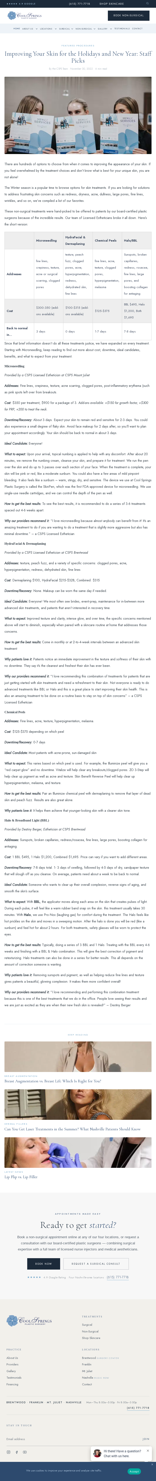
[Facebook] (17, 1453)
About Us (27, 28)
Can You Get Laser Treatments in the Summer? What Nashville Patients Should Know (72, 1129)
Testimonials (122, 28)
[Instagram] (8, 1453)
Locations (46, 28)
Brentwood (100, 1358)
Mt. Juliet (87, 1371)
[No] (152, 1464)
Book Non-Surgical (129, 15)
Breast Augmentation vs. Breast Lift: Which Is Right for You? (52, 1081)
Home (16, 28)
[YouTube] (25, 1453)
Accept (134, 1471)
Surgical (64, 28)
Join (146, 1439)
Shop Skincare (112, 4)
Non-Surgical (84, 28)
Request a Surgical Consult (96, 1264)
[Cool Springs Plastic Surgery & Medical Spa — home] (40, 1321)
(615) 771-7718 (79, 4)
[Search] (148, 3)
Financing (12, 1384)
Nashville (95, 1378)
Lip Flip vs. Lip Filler (21, 1177)
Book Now (43, 1264)
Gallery (102, 28)
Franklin (86, 1364)
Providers (12, 1364)
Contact (137, 28)
